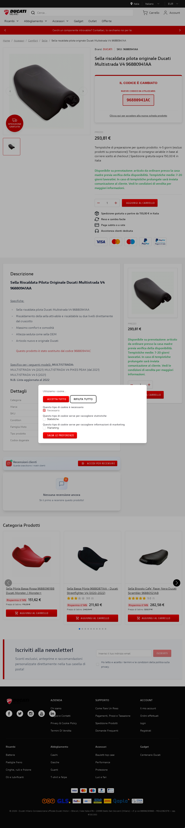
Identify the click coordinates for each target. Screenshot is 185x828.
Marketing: (53, 427)
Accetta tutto (56, 399)
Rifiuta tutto (83, 399)
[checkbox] (44, 410)
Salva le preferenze (60, 435)
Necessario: (53, 410)
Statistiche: (53, 419)
